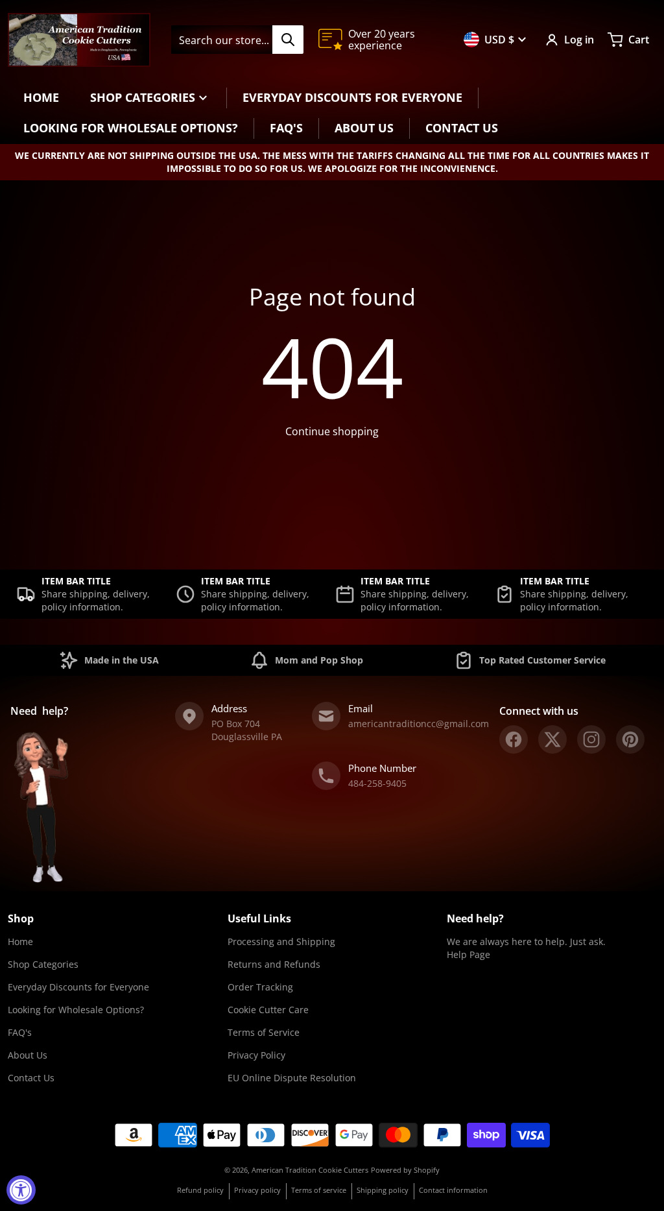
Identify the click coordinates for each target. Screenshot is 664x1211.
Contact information (453, 1190)
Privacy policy (257, 1190)
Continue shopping (332, 431)
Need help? (475, 918)
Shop (21, 918)
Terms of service (318, 1190)
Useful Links (259, 918)
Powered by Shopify (405, 1170)
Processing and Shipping (281, 941)
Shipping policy (383, 1190)
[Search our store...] (287, 39)
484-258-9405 (377, 783)
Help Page (468, 954)
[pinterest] (630, 739)
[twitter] (552, 739)
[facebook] (513, 739)
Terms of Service (264, 1032)
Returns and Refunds (274, 964)
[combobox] (237, 39)
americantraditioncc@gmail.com (418, 723)
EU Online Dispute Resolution (292, 1078)
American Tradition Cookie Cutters (310, 1170)
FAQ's (20, 1032)
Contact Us (31, 1078)
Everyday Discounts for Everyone (78, 987)
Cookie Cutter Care (268, 1009)
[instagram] (591, 739)
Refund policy (200, 1190)
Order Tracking (260, 987)
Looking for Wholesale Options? (76, 1009)
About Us (27, 1055)
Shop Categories (43, 964)
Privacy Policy (256, 1055)
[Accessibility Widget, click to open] (21, 1190)
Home (20, 941)
